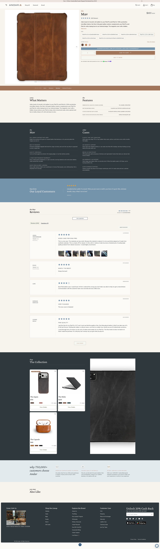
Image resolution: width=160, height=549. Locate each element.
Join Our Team (103, 527)
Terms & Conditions (142, 539)
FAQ (101, 511)
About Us (74, 511)
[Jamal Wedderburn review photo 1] (61, 254)
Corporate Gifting (76, 530)
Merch (46, 522)
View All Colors (151, 42)
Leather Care (103, 522)
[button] (157, 546)
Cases (46, 514)
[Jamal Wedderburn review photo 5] (90, 254)
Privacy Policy (133, 539)
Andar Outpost (75, 532)
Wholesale (74, 519)
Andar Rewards (76, 524)
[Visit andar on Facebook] (130, 518)
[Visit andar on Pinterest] (142, 518)
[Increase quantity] (94, 53)
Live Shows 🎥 (75, 535)
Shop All (27, 5)
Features (51, 88)
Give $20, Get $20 (76, 527)
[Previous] (18, 1)
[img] (92, 235)
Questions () (45, 223)
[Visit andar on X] (133, 518)
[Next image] (76, 46)
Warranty (102, 519)
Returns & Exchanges (105, 516)
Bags (46, 516)
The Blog (74, 514)
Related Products (66, 88)
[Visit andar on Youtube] (139, 518)
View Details (43, 407)
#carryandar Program (77, 516)
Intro (45, 88)
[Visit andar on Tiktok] (136, 518)
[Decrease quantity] (82, 53)
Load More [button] (80, 343)
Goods (47, 519)
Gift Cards (47, 524)
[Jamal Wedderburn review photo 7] (104, 254)
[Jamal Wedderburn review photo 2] (68, 254)
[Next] (142, 1)
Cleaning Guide (104, 524)
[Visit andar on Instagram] (127, 518)
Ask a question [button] (80, 218)
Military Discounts (76, 522)
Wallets (47, 511)
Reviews (58, 88)
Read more (83, 28)
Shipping (102, 514)
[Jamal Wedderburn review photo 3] (76, 254)
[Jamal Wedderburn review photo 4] (83, 254)
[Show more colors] (153, 43)
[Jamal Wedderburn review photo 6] (97, 254)
